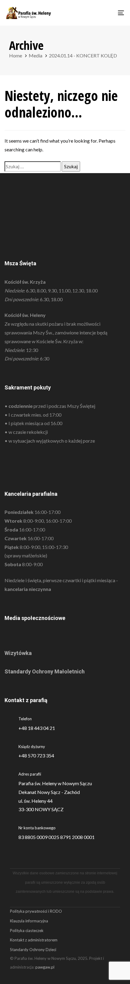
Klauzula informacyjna (29, 920)
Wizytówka (18, 653)
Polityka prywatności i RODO (36, 911)
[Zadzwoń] (65, 751)
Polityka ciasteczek (27, 930)
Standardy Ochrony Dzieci (33, 949)
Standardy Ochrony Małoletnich (45, 671)
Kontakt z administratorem (33, 939)
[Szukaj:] (33, 166)
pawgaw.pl (44, 967)
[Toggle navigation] (104, 13)
